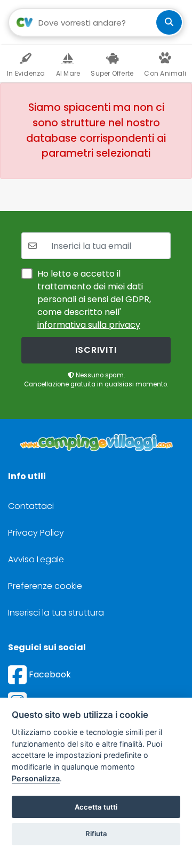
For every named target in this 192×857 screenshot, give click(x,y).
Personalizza (36, 778)
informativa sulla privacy (88, 325)
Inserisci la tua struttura (56, 613)
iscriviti (95, 350)
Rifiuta (96, 833)
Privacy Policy (36, 533)
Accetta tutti (96, 807)
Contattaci (31, 506)
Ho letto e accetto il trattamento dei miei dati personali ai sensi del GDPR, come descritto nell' (94, 299)
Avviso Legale (36, 559)
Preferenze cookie (45, 586)
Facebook (49, 674)
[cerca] (169, 22)
